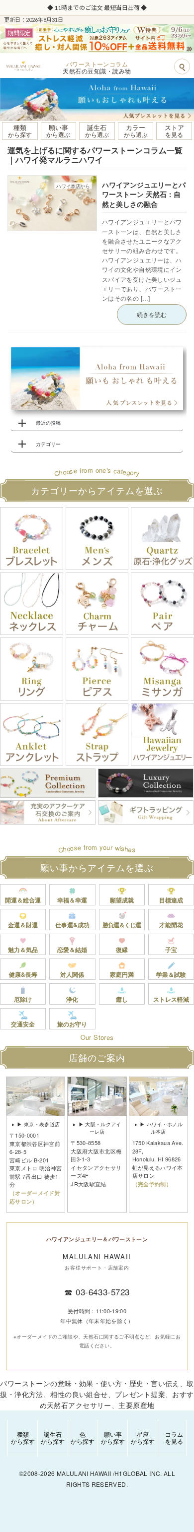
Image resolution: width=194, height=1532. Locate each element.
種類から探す (23, 1437)
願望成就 (122, 899)
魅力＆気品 (23, 949)
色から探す (83, 1437)
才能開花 (171, 924)
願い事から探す (113, 1437)
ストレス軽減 (171, 999)
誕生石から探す (53, 1437)
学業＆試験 (171, 974)
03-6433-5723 (102, 1291)
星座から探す (143, 1437)
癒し (122, 999)
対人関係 (72, 974)
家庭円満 (122, 974)
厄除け (23, 999)
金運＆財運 (23, 924)
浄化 (72, 999)
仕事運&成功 (72, 924)
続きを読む (152, 314)
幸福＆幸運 (72, 899)
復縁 (122, 949)
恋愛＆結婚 (72, 949)
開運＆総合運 (23, 899)
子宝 (171, 949)
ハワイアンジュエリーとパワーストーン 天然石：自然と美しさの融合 (144, 194)
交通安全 (23, 1024)
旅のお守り (72, 1024)
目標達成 (171, 899)
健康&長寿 (23, 974)
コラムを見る (174, 1437)
